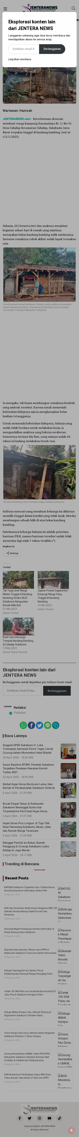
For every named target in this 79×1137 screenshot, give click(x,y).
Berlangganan (52, 49)
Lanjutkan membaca (19, 59)
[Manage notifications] (71, 1130)
